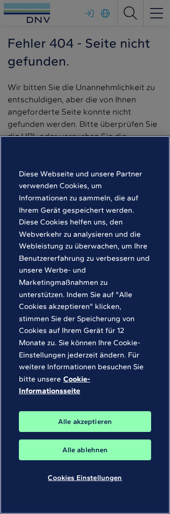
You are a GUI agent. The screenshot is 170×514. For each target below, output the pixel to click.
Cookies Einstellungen (85, 477)
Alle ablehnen (85, 450)
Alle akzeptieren (85, 421)
